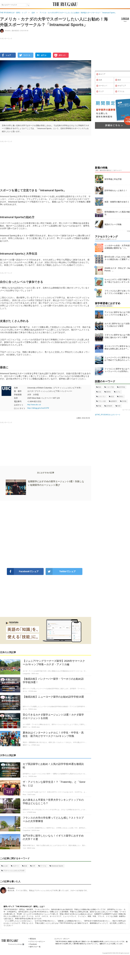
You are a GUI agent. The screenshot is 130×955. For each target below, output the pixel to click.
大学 (33, 866)
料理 (118, 406)
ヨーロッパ (103, 86)
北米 (100, 80)
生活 (112, 396)
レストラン (102, 396)
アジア (101, 91)
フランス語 (102, 401)
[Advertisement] (45, 534)
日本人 (121, 396)
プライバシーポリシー (37, 941)
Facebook (33, 944)
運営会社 (33, 939)
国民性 (108, 392)
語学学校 (122, 387)
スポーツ (16, 866)
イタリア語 (110, 387)
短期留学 (114, 401)
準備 (99, 406)
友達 (25, 866)
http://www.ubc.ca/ (34, 405)
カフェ (118, 392)
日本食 (124, 401)
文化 (99, 392)
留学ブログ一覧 (35, 947)
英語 (99, 387)
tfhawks (11, 888)
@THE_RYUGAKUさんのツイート (107, 415)
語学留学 (109, 406)
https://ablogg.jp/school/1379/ (38, 408)
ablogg (19, 944)
